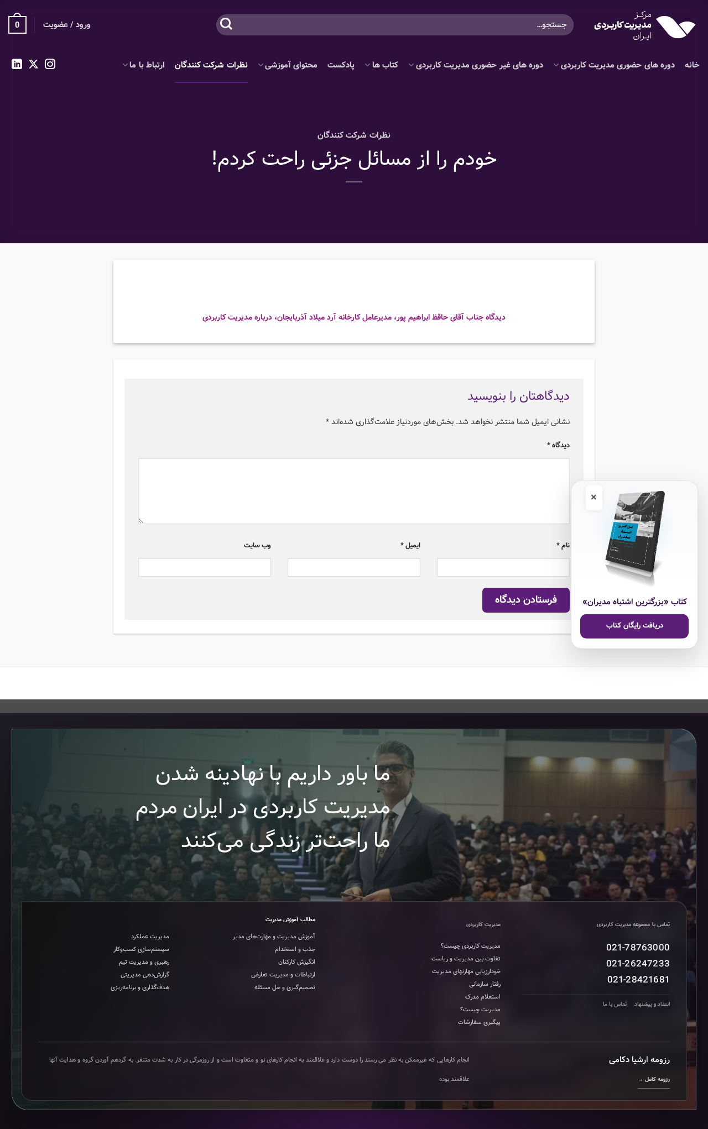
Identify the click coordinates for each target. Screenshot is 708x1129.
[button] (17, 25)
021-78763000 (638, 948)
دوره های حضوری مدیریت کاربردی (618, 65)
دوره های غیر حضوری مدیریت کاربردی (479, 65)
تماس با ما (615, 1004)
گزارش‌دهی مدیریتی (145, 974)
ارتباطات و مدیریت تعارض (283, 974)
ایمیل (410, 545)
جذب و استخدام (295, 949)
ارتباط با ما (147, 65)
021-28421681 (638, 980)
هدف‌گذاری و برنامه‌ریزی (140, 987)
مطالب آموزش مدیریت (290, 920)
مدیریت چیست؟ (480, 1009)
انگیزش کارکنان (296, 962)
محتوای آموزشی (291, 65)
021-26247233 (638, 964)
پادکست (341, 65)
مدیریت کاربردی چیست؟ (471, 946)
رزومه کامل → (654, 1079)
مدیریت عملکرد (150, 936)
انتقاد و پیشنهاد (652, 1004)
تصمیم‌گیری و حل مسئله (284, 987)
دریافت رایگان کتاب (634, 625)
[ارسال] (226, 24)
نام (563, 545)
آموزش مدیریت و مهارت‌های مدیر (274, 936)
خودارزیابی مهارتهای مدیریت (466, 971)
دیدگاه (558, 445)
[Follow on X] (33, 65)
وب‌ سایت (257, 545)
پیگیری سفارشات (479, 1022)
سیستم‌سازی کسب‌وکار (141, 949)
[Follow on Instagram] (50, 65)
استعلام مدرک (483, 996)
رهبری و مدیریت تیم (144, 962)
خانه (692, 65)
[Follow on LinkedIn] (17, 65)
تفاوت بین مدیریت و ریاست (466, 958)
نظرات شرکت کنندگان (211, 65)
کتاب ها (385, 65)
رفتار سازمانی (485, 984)
